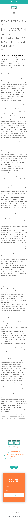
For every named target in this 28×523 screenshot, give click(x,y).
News (14, 49)
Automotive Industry (5, 414)
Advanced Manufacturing (7, 413)
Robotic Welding (10, 420)
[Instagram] (14, 2)
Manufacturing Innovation (16, 418)
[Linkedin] (12, 2)
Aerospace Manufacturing (19, 413)
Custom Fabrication (15, 414)
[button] (14, 13)
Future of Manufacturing (12, 416)
